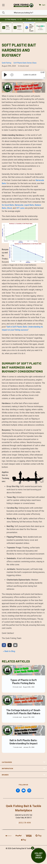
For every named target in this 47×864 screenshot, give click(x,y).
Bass (35, 63)
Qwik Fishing (6, 63)
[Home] (23, 5)
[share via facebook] (4, 645)
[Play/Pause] (5, 74)
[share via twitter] (9, 645)
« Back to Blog (9, 651)
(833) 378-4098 (25, 823)
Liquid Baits (29, 205)
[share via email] (15, 645)
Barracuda (19, 205)
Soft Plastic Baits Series (22, 63)
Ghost (9, 208)
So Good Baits (8, 205)
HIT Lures (20, 208)
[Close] (32, 848)
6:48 (42, 72)
